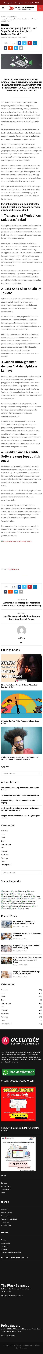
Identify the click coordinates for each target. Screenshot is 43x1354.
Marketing (4, 858)
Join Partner (5, 1246)
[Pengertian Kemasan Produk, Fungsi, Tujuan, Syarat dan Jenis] (6, 974)
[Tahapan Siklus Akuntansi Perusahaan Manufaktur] (6, 936)
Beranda (4, 1183)
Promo (3, 1240)
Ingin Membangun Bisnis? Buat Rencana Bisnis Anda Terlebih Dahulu (21, 617)
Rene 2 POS (5, 1222)
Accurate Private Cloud (9, 1219)
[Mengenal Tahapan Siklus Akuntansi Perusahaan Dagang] (6, 948)
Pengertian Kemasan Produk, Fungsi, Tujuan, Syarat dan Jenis (26, 973)
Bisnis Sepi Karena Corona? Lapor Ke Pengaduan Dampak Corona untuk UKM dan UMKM (19, 758)
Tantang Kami (19, 3)
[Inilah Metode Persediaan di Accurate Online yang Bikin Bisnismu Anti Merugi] (6, 960)
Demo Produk (5, 1243)
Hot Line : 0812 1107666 (32, 3)
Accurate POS (6, 1225)
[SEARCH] (39, 773)
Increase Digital (27, 1351)
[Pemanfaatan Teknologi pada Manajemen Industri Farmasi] (6, 924)
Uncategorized (5, 24)
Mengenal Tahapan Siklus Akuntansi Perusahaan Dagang (26, 947)
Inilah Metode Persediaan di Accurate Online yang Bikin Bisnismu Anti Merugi (20, 809)
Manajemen (5, 854)
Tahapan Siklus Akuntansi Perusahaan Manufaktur (20, 795)
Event (3, 841)
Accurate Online (6, 1213)
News (3, 1192)
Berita (3, 834)
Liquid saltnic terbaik (33, 575)
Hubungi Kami (8, 3)
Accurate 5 (4, 1210)
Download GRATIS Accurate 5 (11, 1252)
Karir (2, 848)
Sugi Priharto (13, 569)
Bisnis (3, 838)
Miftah (5, 37)
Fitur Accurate (6, 844)
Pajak (3, 861)
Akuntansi (4, 831)
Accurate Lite (5, 1216)
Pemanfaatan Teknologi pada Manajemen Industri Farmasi (24, 922)
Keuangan (4, 851)
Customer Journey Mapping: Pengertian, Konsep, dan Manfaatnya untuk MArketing (21, 604)
